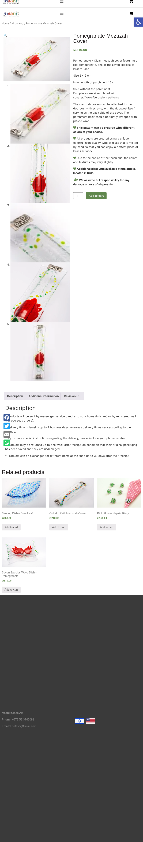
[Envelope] (6, 434)
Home (5, 23)
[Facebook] (6, 417)
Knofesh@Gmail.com (23, 726)
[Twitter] (6, 426)
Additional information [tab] (43, 396)
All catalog (17, 23)
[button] (138, 22)
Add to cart (96, 195)
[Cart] (131, 14)
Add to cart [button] (11, 527)
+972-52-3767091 (23, 719)
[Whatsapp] (6, 443)
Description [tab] (15, 396)
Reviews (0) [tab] (72, 396)
